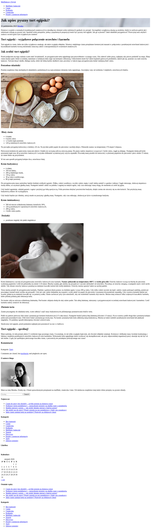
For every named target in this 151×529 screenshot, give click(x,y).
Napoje (8, 432)
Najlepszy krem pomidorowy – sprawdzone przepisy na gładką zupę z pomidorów (36, 406)
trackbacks (25, 354)
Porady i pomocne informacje (17, 14)
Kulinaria (9, 10)
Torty (11, 349)
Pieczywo (9, 434)
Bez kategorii (11, 422)
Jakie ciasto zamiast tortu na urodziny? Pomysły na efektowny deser (31, 412)
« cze (3, 480)
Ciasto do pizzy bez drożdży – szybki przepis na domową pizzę (29, 404)
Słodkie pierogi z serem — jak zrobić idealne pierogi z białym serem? (31, 408)
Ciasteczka (10, 12)
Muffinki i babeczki (13, 6)
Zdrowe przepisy (12, 441)
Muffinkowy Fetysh (8, 2)
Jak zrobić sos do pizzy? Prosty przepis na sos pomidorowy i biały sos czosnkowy (36, 410)
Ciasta (8, 8)
